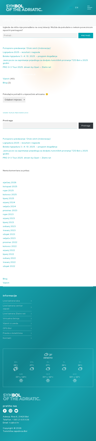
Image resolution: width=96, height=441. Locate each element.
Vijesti (6, 78)
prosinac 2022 (10, 242)
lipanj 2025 (8, 198)
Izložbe (5, 113)
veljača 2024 (9, 206)
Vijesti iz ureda (10, 323)
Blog (5, 82)
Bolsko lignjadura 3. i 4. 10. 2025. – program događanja (30, 56)
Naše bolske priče (21, 113)
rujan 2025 (8, 190)
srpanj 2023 (9, 218)
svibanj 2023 (9, 226)
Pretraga (8, 120)
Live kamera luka (11, 300)
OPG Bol (7, 328)
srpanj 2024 (9, 202)
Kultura (12, 113)
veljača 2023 (9, 238)
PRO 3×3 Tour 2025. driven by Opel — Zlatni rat (27, 67)
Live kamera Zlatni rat (14, 313)
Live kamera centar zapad (13, 307)
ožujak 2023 (9, 234)
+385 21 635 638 (20, 419)
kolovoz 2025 (10, 194)
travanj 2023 (9, 230)
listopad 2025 (10, 186)
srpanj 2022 (9, 250)
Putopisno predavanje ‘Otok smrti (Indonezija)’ (27, 48)
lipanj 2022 (8, 254)
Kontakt (7, 338)
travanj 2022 (9, 262)
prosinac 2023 (10, 210)
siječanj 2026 (9, 182)
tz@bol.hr (14, 422)
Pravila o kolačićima (13, 333)
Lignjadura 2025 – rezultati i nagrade (21, 52)
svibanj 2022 (9, 258)
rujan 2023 (8, 214)
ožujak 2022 (9, 266)
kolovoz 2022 (10, 246)
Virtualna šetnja (11, 318)
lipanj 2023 (8, 222)
